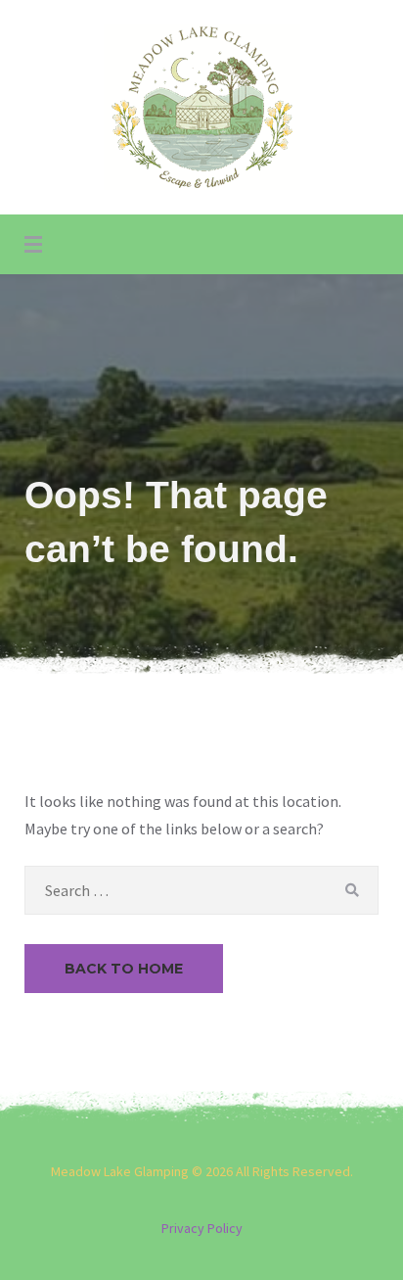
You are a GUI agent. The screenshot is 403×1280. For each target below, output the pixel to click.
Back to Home (124, 968)
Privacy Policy (202, 1228)
